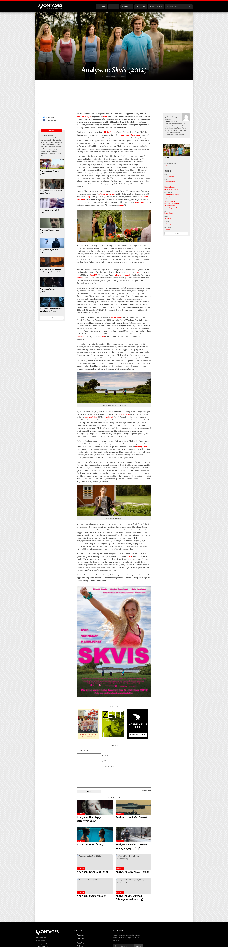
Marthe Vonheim (169, 201)
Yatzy (129, 556)
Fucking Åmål (141, 446)
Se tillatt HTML (146, 790)
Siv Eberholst (168, 218)
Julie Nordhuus (168, 199)
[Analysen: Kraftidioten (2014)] (52, 243)
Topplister (126, 6)
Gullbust (167, 229)
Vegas (89, 196)
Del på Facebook (51, 120)
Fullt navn (105, 755)
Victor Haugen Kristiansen (172, 208)
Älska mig (109, 417)
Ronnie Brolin (124, 414)
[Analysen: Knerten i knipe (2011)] (52, 203)
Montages (42, 4)
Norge (166, 166)
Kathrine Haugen (84, 116)
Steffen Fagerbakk (170, 205)
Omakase (113, 6)
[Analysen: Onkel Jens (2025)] (95, 862)
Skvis (105, 116)
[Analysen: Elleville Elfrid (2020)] (52, 164)
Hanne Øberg (168, 197)
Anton (136, 272)
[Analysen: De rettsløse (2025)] (133, 862)
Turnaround (116, 317)
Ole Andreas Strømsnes (171, 203)
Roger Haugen (168, 213)
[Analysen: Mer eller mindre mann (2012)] (52, 184)
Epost (109, 761)
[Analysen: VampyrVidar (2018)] (52, 223)
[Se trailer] (176, 155)
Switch (102, 336)
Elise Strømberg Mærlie (171, 194)
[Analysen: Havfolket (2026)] (133, 807)
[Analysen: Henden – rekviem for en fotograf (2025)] (133, 834)
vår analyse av (129, 135)
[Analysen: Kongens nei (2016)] (52, 282)
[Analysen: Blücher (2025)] (95, 886)
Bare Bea (80, 277)
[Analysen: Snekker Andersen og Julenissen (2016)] (52, 302)
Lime (121, 204)
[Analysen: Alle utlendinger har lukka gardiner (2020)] (52, 262)
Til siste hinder (110, 132)
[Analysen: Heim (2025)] (95, 834)
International (156, 6)
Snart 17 (93, 275)
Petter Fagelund (169, 224)
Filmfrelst (140, 6)
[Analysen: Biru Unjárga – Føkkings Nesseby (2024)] (133, 886)
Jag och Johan (91, 417)
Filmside (176, 233)
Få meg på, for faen (107, 193)
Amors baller (140, 202)
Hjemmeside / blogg (108, 766)
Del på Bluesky (50, 117)
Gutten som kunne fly (122, 275)
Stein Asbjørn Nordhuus (171, 189)
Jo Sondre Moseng (109, 76)
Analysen (101, 6)
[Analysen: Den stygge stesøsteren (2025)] (95, 807)
